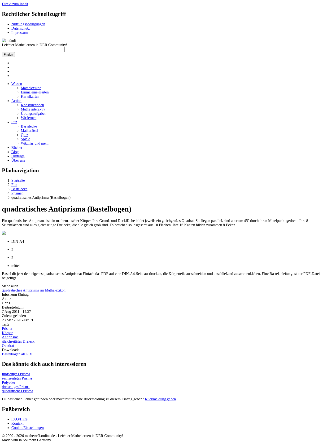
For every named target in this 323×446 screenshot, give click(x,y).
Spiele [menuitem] (25, 139)
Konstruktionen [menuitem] (32, 105)
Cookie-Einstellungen (27, 428)
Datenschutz (20, 28)
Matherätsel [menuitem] (29, 130)
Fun (14, 185)
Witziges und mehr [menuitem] (35, 143)
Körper (7, 333)
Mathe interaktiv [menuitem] (33, 109)
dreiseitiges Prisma (16, 387)
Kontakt (17, 423)
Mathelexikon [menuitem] (31, 88)
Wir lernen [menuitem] (28, 118)
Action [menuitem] (16, 101)
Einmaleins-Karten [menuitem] (35, 92)
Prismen (17, 193)
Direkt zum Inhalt (15, 4)
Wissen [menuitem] (16, 84)
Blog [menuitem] (15, 152)
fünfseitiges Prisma (16, 374)
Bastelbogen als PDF (17, 354)
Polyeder (8, 382)
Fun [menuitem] (14, 122)
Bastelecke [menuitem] (29, 126)
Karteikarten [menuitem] (30, 96)
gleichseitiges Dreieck (18, 341)
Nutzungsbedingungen (28, 24)
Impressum (19, 33)
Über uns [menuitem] (18, 160)
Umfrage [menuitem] (18, 156)
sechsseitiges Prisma (17, 378)
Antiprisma (10, 337)
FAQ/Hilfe (19, 419)
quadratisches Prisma (17, 391)
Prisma (7, 329)
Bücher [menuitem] (16, 148)
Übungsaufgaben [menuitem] (33, 113)
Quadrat (8, 346)
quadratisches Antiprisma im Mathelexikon (33, 290)
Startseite (18, 180)
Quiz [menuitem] (24, 135)
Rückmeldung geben (160, 399)
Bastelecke (19, 189)
